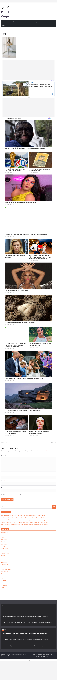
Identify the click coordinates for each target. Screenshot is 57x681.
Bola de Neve (4, 544)
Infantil (2, 560)
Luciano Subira (4, 564)
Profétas (3, 578)
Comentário (4, 455)
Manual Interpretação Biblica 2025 (11, 22)
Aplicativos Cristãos (5, 535)
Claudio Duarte (4, 548)
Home (34, 654)
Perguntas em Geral (5, 573)
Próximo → (53, 442)
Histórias (3, 555)
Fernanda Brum (4, 551)
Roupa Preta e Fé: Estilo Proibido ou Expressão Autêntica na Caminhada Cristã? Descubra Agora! (23, 515)
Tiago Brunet (4, 585)
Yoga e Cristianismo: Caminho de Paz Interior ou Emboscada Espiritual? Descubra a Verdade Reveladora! (24, 524)
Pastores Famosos (5, 571)
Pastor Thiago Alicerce (6, 569)
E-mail (3, 481)
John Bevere (4, 562)
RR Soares (3, 580)
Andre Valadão (4, 532)
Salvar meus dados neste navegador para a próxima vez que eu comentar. (22, 495)
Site (2, 487)
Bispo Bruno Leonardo (48, 22)
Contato (47, 656)
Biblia (3, 25)
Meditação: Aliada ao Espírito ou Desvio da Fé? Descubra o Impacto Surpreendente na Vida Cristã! (23, 517)
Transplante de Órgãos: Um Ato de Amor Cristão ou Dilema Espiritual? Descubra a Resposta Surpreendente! (25, 520)
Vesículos (3, 592)
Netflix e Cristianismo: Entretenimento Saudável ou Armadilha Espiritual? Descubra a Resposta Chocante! (24, 522)
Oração (2, 567)
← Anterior (4, 442)
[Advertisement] (28, 70)
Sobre (44, 654)
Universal (3, 587)
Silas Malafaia (4, 583)
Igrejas (2, 557)
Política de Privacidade (40, 656)
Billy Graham (4, 539)
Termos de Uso (49, 654)
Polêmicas (3, 576)
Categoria (3, 546)
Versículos (26, 22)
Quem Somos (39, 654)
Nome (3, 474)
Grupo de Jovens (35, 22)
